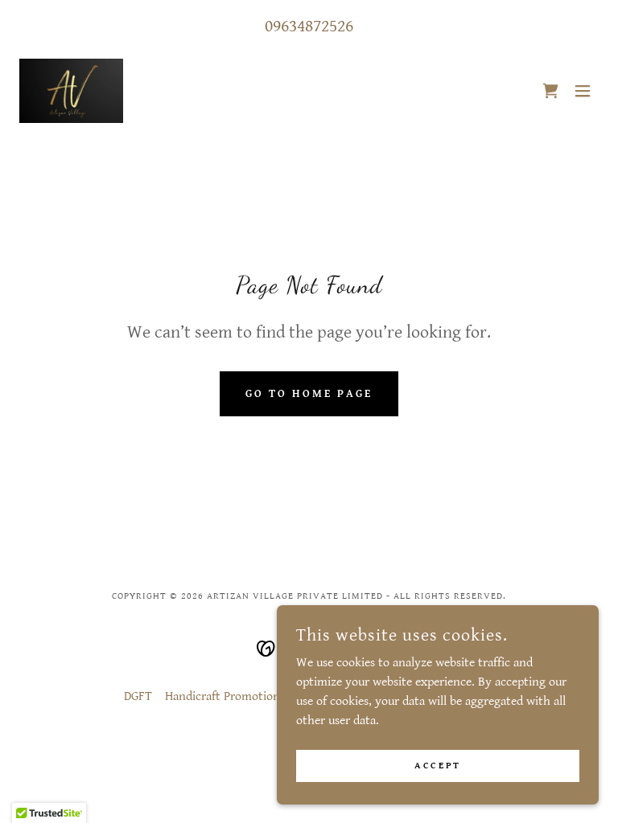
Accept (437, 765)
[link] (71, 91)
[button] (582, 91)
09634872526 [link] (309, 26)
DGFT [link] (138, 696)
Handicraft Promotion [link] (222, 696)
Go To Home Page (309, 393)
